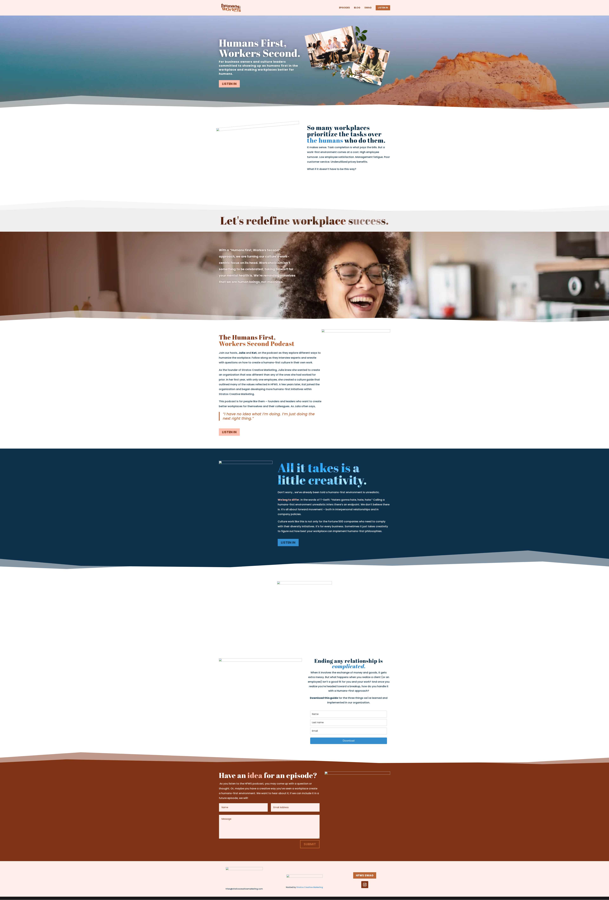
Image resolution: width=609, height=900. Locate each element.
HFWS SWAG (364, 875)
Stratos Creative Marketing (309, 887)
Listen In (229, 84)
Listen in (229, 432)
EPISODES (344, 8)
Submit (310, 844)
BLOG (357, 8)
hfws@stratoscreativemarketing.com (244, 888)
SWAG (368, 8)
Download (348, 740)
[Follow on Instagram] (364, 884)
